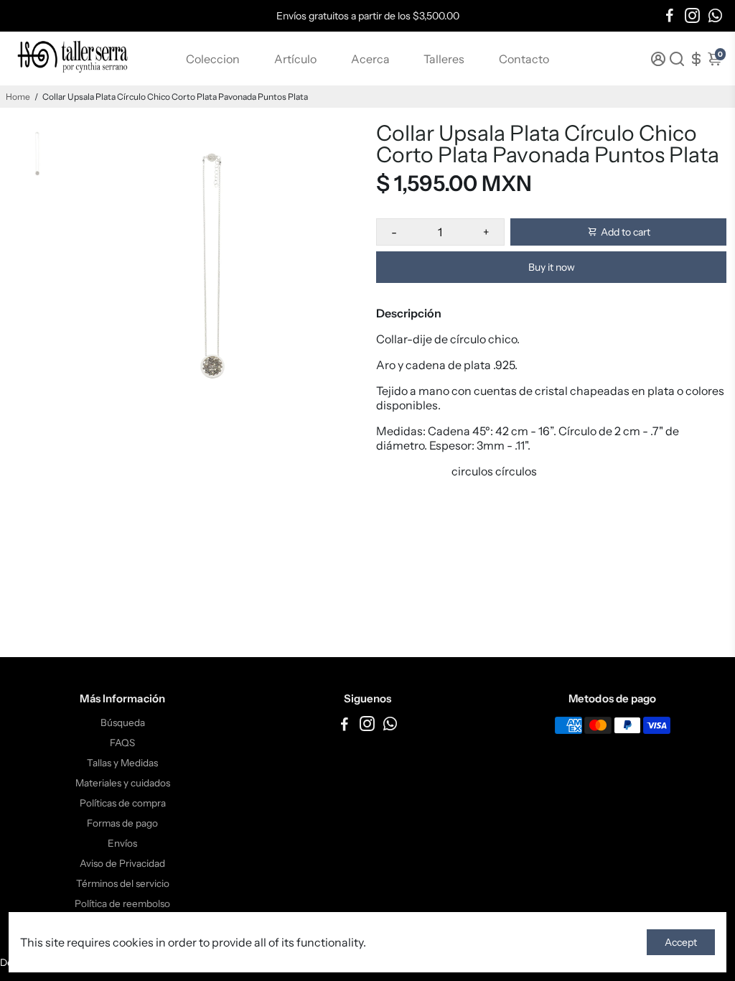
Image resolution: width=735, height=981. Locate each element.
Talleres (443, 59)
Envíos (122, 843)
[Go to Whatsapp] (715, 16)
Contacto (524, 59)
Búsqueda (122, 722)
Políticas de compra (123, 803)
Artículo (295, 59)
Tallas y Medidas (122, 762)
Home (18, 96)
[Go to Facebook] (670, 16)
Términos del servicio (122, 883)
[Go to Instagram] (692, 16)
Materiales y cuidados (122, 783)
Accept (681, 942)
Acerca (370, 59)
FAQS (122, 742)
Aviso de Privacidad (122, 863)
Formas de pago (122, 823)
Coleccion (213, 59)
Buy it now (551, 267)
